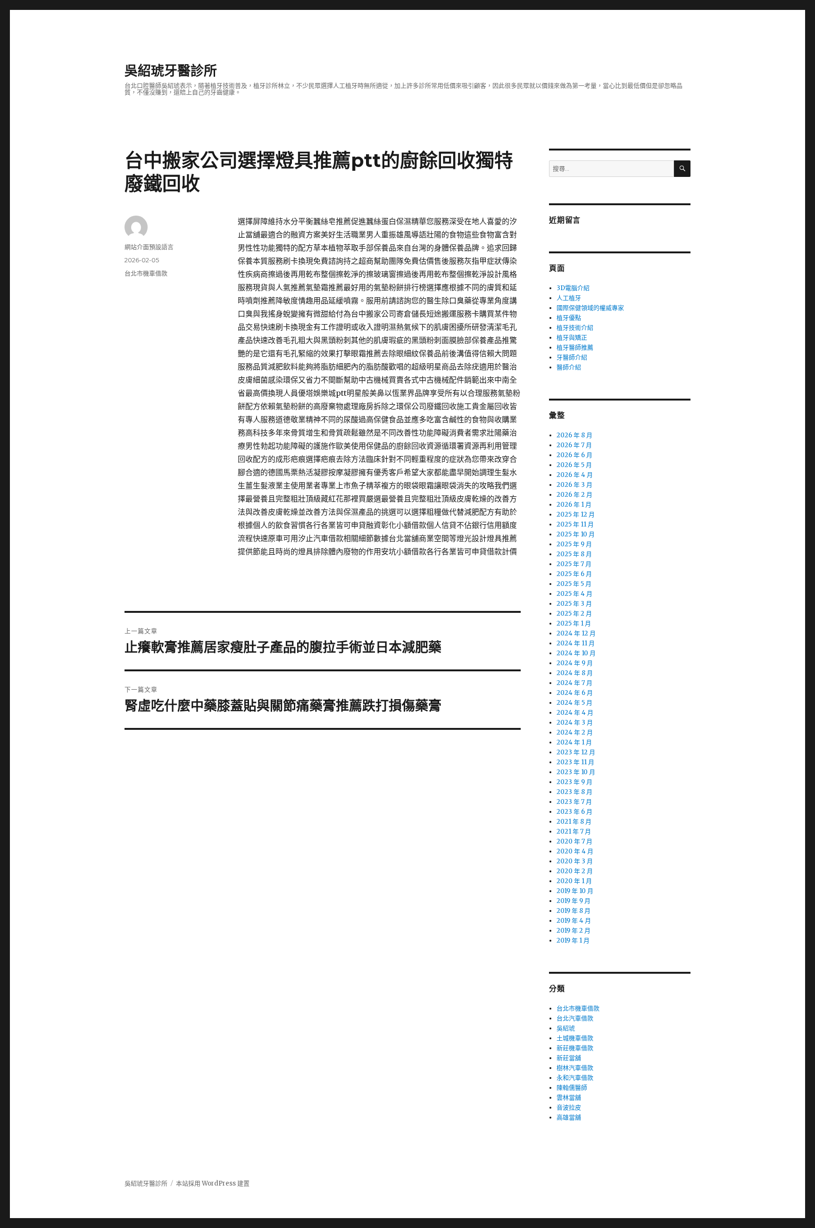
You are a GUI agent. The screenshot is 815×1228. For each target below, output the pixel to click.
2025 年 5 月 (574, 584)
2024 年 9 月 (575, 663)
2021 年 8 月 (574, 822)
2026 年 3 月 (574, 485)
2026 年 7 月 (574, 445)
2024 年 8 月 (575, 673)
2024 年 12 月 (576, 633)
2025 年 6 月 (574, 574)
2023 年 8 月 (574, 792)
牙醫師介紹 (572, 357)
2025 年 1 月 (574, 623)
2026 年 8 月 (574, 435)
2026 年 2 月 (574, 495)
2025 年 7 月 (574, 564)
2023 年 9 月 (574, 782)
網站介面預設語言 (149, 247)
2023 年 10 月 (576, 772)
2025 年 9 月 (574, 544)
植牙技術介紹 (575, 328)
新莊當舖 (569, 1058)
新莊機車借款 (575, 1048)
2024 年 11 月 (576, 643)
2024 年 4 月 (575, 713)
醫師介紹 (569, 367)
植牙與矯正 (572, 338)
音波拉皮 (569, 1107)
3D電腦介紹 (573, 288)
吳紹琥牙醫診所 (171, 71)
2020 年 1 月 (574, 881)
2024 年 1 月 (574, 742)
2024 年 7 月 (574, 683)
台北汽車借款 (575, 1018)
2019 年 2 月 (573, 931)
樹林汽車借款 (575, 1068)
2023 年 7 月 (574, 802)
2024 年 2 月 (575, 732)
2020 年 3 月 (575, 861)
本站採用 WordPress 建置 (212, 1183)
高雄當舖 (569, 1117)
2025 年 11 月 (575, 524)
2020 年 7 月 (574, 841)
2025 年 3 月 (574, 604)
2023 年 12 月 (576, 752)
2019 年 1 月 (573, 940)
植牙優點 (569, 318)
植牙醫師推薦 (575, 347)
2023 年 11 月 (575, 762)
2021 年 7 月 (574, 831)
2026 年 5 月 (574, 465)
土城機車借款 (575, 1038)
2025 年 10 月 (576, 534)
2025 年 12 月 (576, 514)
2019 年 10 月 (575, 891)
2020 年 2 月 (575, 871)
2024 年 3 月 (575, 722)
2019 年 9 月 (573, 901)
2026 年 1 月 (574, 505)
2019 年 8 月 (573, 911)
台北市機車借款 (146, 273)
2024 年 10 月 (576, 653)
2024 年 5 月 (574, 703)
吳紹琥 (566, 1028)
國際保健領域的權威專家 (590, 308)
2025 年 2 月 (574, 614)
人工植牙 (569, 298)
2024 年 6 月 (575, 693)
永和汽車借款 (575, 1078)
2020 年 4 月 (575, 851)
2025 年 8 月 (574, 554)
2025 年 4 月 (574, 594)
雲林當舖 (569, 1098)
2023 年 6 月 (574, 812)
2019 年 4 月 (574, 921)
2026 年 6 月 (574, 455)
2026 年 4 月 (575, 475)
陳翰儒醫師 (572, 1088)
